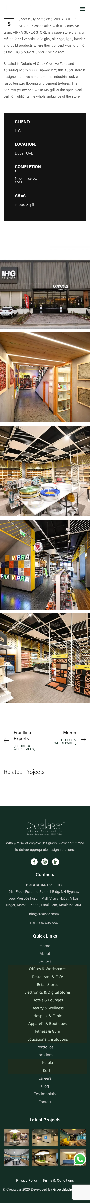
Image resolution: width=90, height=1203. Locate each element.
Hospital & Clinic (48, 1015)
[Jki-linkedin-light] (55, 861)
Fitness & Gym (47, 1031)
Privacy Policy (27, 1181)
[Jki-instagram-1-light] (45, 861)
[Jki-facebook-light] (34, 861)
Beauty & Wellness (48, 1007)
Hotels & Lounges (47, 999)
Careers (45, 1078)
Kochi (47, 1070)
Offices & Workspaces (47, 968)
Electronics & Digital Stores (47, 992)
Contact (45, 1101)
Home (45, 945)
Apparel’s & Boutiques (47, 1023)
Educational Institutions (48, 1039)
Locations (45, 1054)
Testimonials (45, 1093)
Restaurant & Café (47, 976)
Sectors (45, 961)
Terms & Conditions (58, 1181)
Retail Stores (47, 984)
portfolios (45, 1046)
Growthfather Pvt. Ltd (70, 1190)
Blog (45, 1085)
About (45, 953)
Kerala (47, 1062)
